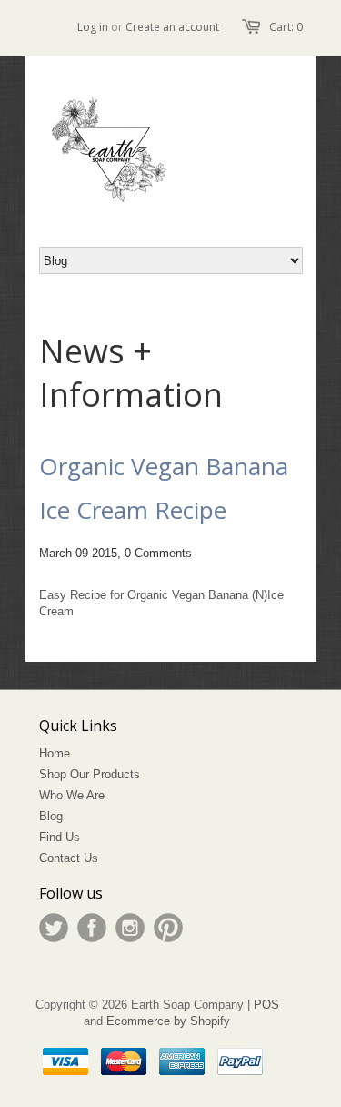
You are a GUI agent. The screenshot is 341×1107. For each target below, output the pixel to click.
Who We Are (72, 795)
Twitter (53, 927)
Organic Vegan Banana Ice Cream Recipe (163, 488)
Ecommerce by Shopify (168, 1021)
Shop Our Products (89, 774)
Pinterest (168, 927)
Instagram (130, 927)
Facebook (91, 927)
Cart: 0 (286, 27)
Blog (51, 816)
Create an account (172, 27)
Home (54, 753)
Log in (92, 27)
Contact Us (68, 858)
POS (266, 1004)
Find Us (59, 837)
